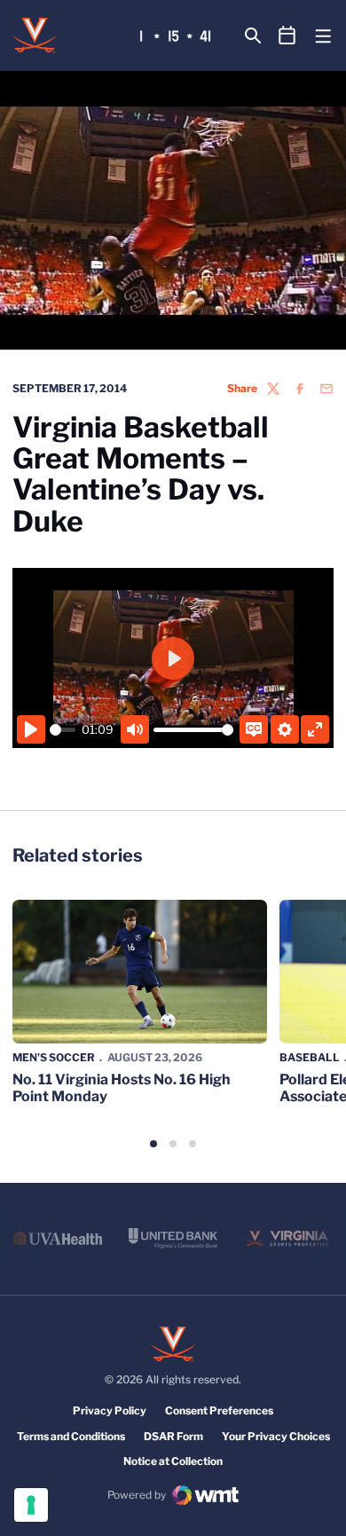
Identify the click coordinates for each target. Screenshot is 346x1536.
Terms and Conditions (71, 1436)
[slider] (62, 729)
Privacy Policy (109, 1410)
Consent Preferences (219, 1410)
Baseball (309, 1057)
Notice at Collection (173, 1461)
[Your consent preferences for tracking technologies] (31, 1505)
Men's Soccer (53, 1057)
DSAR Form (173, 1436)
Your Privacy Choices (276, 1436)
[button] (153, 1143)
